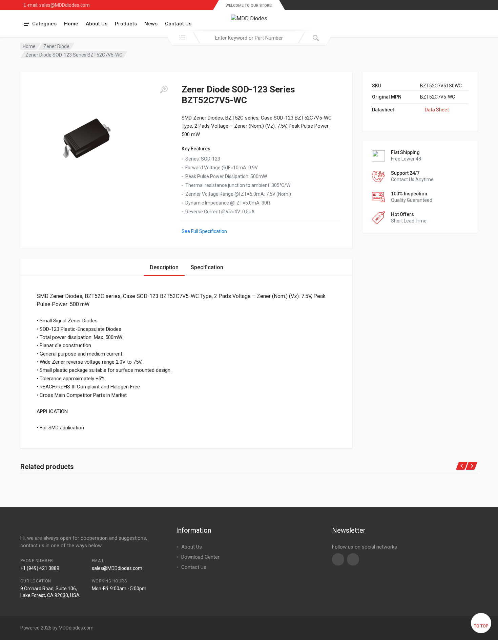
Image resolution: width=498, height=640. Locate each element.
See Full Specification (204, 231)
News (151, 24)
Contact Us (178, 24)
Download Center (200, 557)
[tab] (164, 267)
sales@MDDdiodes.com (117, 568)
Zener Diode (56, 46)
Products (126, 24)
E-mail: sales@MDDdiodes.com (57, 5)
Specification (207, 267)
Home (71, 24)
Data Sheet (437, 109)
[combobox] (249, 38)
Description (164, 267)
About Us (96, 24)
